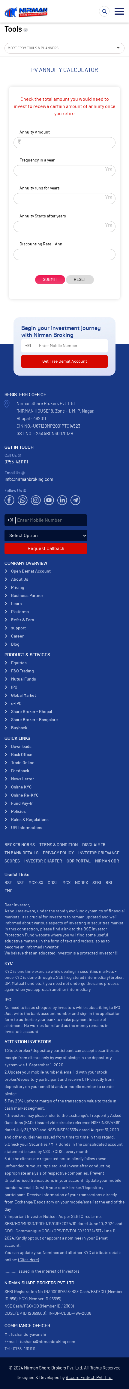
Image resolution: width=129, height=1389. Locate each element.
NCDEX (81, 883)
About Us (19, 579)
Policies (18, 812)
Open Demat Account (31, 571)
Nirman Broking (27, 12)
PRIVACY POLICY (58, 853)
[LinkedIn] (62, 500)
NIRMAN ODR (107, 861)
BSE (8, 883)
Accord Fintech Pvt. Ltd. (89, 1377)
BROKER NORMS (19, 845)
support (18, 628)
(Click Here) (28, 1260)
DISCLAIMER (94, 845)
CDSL (53, 883)
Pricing (17, 587)
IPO (14, 687)
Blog (15, 644)
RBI (109, 883)
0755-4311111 (16, 462)
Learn (16, 604)
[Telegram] (75, 500)
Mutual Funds (23, 679)
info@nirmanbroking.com (28, 479)
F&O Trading (22, 671)
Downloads (21, 747)
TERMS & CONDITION (58, 845)
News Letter (22, 779)
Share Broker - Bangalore (34, 720)
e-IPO (16, 704)
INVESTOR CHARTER (43, 861)
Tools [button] (13, 29)
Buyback (19, 728)
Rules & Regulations (30, 820)
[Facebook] (9, 500)
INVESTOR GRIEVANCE (98, 853)
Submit (50, 280)
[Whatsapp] (23, 500)
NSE (20, 883)
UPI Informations (26, 828)
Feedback (20, 771)
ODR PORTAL (79, 861)
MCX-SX (35, 883)
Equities (19, 663)
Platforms (20, 612)
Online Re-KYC (25, 795)
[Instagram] (36, 500)
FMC (8, 891)
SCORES (12, 861)
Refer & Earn (22, 620)
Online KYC (21, 787)
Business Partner (27, 596)
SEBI (96, 883)
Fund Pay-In (22, 803)
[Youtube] (49, 500)
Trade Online (22, 763)
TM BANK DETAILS (21, 853)
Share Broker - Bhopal (31, 712)
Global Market (23, 695)
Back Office (21, 755)
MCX (66, 883)
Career (17, 636)
